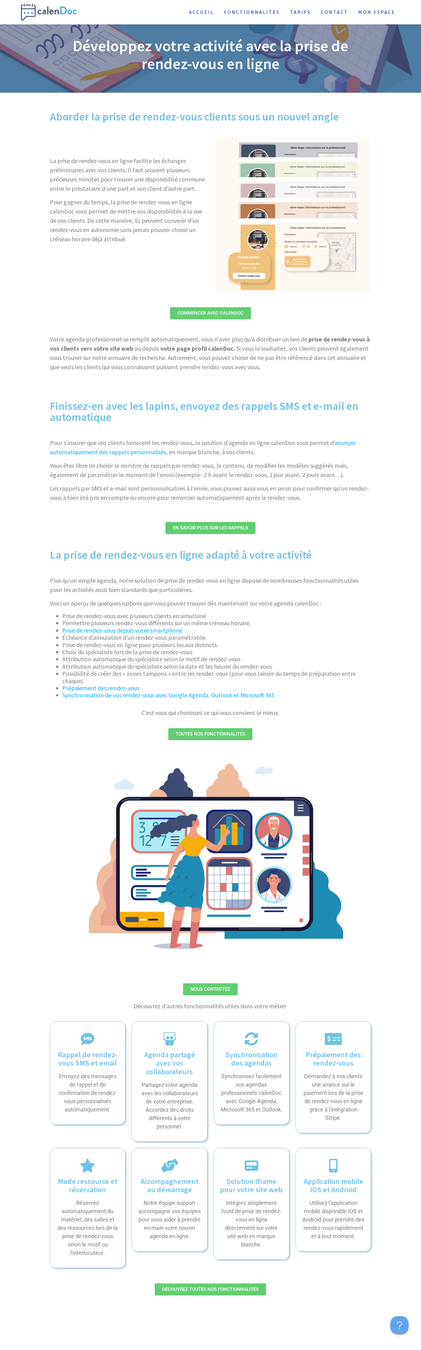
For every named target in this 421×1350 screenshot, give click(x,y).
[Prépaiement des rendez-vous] (333, 1039)
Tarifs (300, 12)
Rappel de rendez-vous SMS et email (87, 1059)
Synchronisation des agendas (251, 1059)
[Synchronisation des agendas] (251, 1039)
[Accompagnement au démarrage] (169, 1166)
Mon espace (376, 12)
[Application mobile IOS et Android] (333, 1166)
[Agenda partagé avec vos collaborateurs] (169, 1039)
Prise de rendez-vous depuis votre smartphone (122, 630)
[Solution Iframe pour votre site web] (251, 1166)
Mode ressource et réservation (87, 1186)
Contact (334, 12)
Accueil (201, 12)
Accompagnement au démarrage (169, 1186)
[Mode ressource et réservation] (87, 1166)
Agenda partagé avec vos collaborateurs (169, 1063)
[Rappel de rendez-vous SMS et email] (87, 1039)
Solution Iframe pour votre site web (251, 1186)
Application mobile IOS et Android (333, 1186)
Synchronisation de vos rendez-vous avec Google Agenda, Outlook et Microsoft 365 (168, 695)
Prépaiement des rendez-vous (101, 688)
